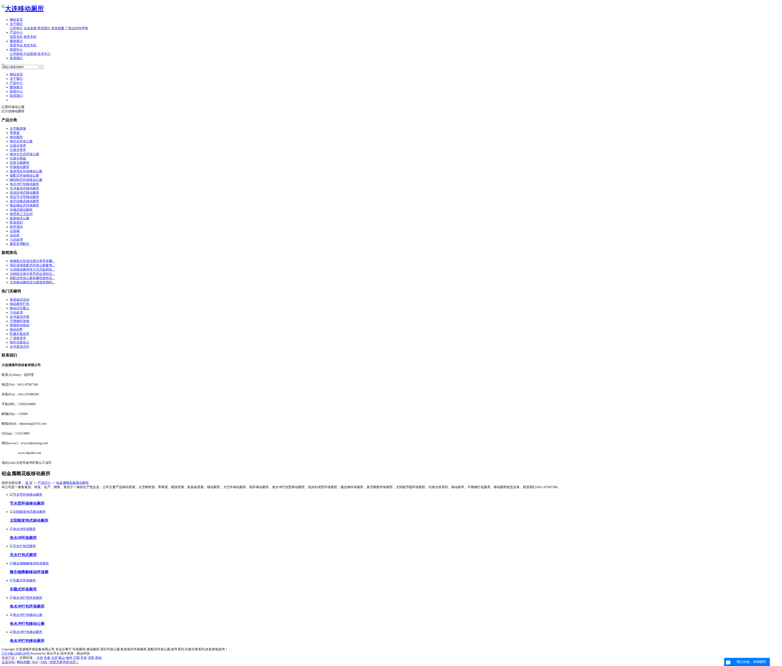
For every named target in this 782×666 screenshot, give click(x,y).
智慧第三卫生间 (21, 214)
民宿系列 (16, 222)
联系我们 (44, 28)
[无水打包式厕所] (23, 546)
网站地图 (24, 662)
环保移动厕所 (19, 167)
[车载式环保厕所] (23, 580)
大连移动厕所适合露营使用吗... (32, 282)
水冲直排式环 (19, 346)
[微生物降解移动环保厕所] (29, 563)
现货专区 (16, 36)
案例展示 (16, 41)
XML (43, 662)
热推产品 (8, 657)
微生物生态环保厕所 (24, 205)
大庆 (54, 657)
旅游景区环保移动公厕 (26, 171)
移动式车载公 (19, 308)
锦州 (69, 657)
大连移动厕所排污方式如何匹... (32, 269)
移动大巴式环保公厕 (24, 154)
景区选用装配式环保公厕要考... (32, 265)
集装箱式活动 (19, 299)
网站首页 (16, 19)
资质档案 (57, 28)
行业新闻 (30, 54)
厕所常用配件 (19, 244)
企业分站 (8, 662)
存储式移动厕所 (21, 209)
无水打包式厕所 (23, 555)
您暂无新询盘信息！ (64, 662)
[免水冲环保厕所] (23, 529)
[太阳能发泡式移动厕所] (28, 511)
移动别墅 (16, 329)
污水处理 (16, 239)
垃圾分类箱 (18, 158)
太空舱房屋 (18, 128)
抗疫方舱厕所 (19, 162)
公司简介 (16, 28)
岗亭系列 (16, 227)
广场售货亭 (18, 338)
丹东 (83, 657)
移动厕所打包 (19, 304)
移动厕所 (16, 137)
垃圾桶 (15, 231)
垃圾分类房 (18, 145)
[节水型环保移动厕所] (26, 494)
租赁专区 (30, 36)
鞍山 (61, 657)
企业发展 (30, 28)
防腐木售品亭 (19, 334)
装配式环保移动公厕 (24, 175)
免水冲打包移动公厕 (27, 623)
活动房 (15, 235)
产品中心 (16, 32)
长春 (47, 657)
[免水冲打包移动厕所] (26, 632)
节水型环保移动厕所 (27, 503)
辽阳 (76, 657)
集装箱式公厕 (19, 218)
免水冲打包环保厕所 (27, 606)
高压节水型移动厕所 (24, 197)
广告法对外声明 (76, 28)
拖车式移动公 (19, 342)
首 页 (29, 482)
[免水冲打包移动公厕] (26, 615)
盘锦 (98, 657)
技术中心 (44, 54)
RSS (35, 662)
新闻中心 (16, 49)
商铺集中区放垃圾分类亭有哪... (32, 261)
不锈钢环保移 (19, 321)
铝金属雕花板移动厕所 (72, 482)
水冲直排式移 (19, 316)
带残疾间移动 (19, 325)
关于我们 (16, 24)
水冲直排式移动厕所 (24, 188)
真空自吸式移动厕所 (24, 201)
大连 (39, 657)
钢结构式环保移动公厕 (26, 180)
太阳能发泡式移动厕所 (29, 520)
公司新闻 (17, 54)
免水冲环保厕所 (23, 538)
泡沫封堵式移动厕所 (24, 192)
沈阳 (91, 657)
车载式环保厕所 (23, 589)
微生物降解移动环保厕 (29, 572)
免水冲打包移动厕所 (24, 184)
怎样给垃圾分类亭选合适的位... (32, 274)
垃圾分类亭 (18, 150)
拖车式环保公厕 (21, 141)
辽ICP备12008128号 (16, 653)
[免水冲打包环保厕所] (26, 597)
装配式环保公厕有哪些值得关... (32, 278)
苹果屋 (15, 133)
